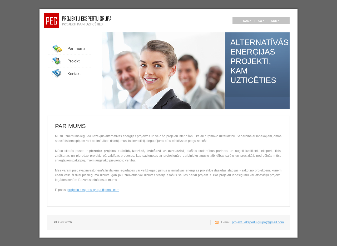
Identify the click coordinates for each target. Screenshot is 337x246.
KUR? (275, 20)
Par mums (76, 48)
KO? (261, 20)
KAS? (247, 20)
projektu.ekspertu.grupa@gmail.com (93, 190)
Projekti (73, 61)
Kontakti (74, 73)
